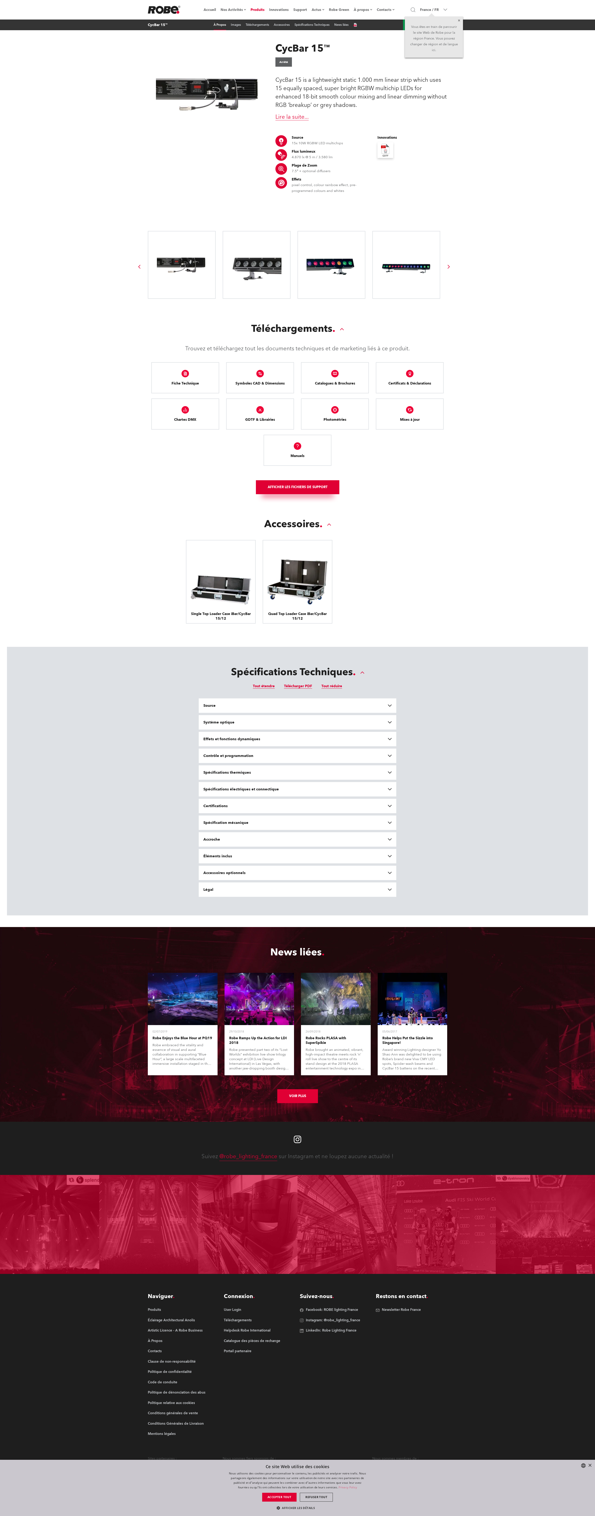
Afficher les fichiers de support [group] (297, 487)
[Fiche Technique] (355, 25)
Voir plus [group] (297, 1096)
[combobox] (583, 1465)
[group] (139, 267)
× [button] (590, 1465)
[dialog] (297, 1488)
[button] (297, 1507)
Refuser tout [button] (316, 1497)
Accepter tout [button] (279, 1497)
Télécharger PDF (298, 686)
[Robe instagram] (297, 1139)
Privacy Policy (348, 1487)
